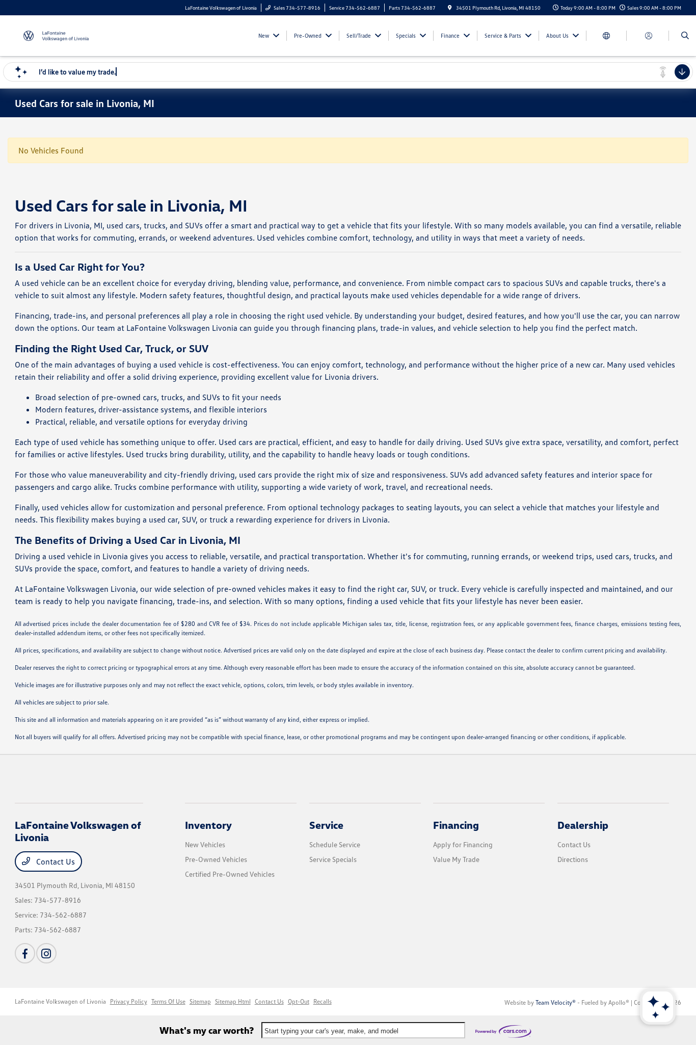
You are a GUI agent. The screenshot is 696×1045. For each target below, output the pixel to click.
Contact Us (54, 861)
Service (326, 825)
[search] (685, 36)
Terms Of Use (168, 1001)
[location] (450, 8)
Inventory (208, 825)
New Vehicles (205, 844)
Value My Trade (456, 859)
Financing (456, 825)
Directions (572, 859)
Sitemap (200, 1001)
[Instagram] (46, 953)
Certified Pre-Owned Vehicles (230, 874)
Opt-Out (298, 1001)
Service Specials (333, 859)
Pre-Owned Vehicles (216, 859)
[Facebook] (25, 953)
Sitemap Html (233, 1001)
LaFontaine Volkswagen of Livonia (60, 1001)
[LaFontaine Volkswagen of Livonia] (61, 35)
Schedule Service (334, 844)
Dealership (582, 825)
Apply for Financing (463, 844)
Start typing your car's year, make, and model (331, 1031)
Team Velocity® (556, 1002)
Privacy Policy (128, 1001)
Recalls (322, 1001)
